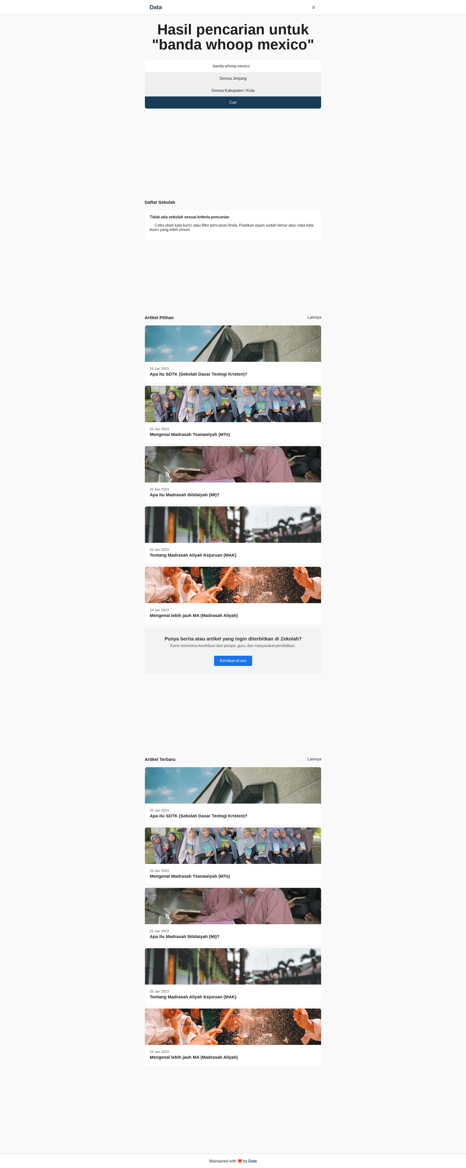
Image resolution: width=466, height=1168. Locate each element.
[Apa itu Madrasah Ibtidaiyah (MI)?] (233, 464)
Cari (233, 102)
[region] (233, 155)
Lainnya (314, 317)
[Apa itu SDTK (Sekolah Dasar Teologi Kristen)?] (233, 343)
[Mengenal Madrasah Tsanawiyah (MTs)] (233, 404)
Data (156, 7)
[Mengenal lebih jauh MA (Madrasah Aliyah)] (233, 585)
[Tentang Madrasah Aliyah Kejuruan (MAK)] (233, 524)
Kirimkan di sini (233, 661)
